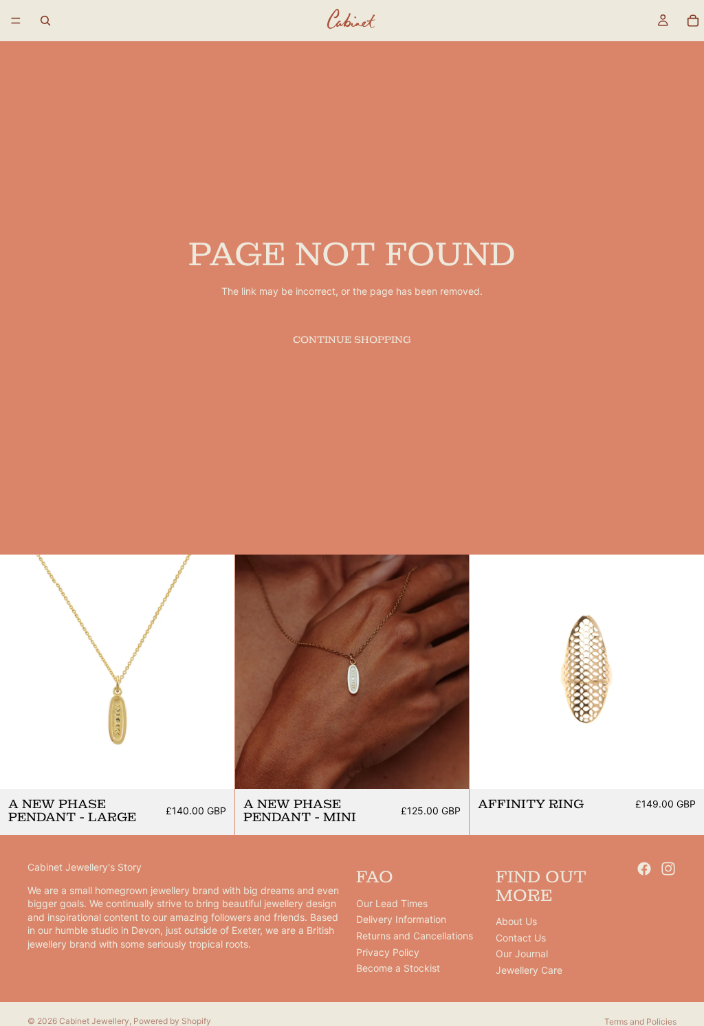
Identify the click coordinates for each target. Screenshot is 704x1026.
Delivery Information (401, 919)
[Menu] (16, 20)
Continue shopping (352, 339)
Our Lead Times (392, 903)
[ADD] (213, 767)
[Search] (45, 20)
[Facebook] (644, 868)
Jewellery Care (529, 970)
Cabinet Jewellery (94, 1021)
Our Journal (522, 953)
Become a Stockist (398, 968)
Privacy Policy (387, 952)
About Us (516, 921)
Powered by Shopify (172, 1021)
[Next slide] (213, 671)
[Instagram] (668, 868)
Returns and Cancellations (414, 935)
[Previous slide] (20, 671)
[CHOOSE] (682, 767)
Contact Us (521, 938)
